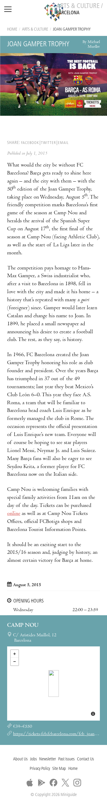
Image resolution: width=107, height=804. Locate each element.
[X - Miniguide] (65, 782)
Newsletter (47, 759)
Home (12, 29)
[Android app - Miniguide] (41, 782)
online (13, 514)
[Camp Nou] (53, 683)
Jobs (33, 759)
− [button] (14, 661)
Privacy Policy (40, 769)
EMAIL (63, 143)
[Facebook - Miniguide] (53, 782)
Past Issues (66, 759)
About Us (20, 759)
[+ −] (53, 683)
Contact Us (85, 759)
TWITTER (48, 143)
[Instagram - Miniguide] (77, 782)
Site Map (59, 769)
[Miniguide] (53, 12)
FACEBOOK (30, 143)
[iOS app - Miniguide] (29, 782)
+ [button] (14, 654)
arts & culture (35, 29)
